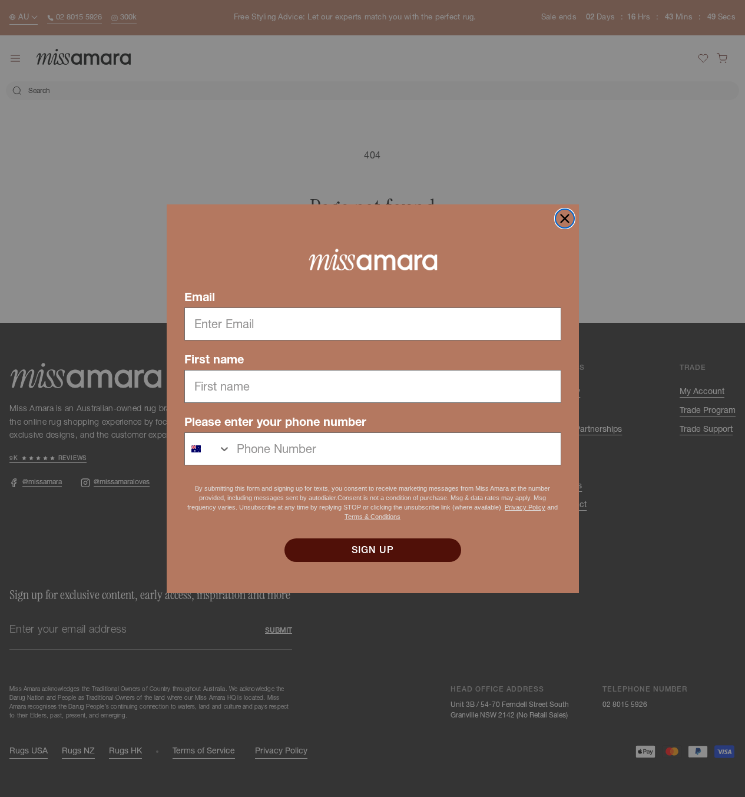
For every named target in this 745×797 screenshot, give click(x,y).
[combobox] (208, 449)
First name (214, 359)
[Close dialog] (564, 218)
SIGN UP (373, 550)
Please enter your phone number (275, 422)
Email (199, 297)
